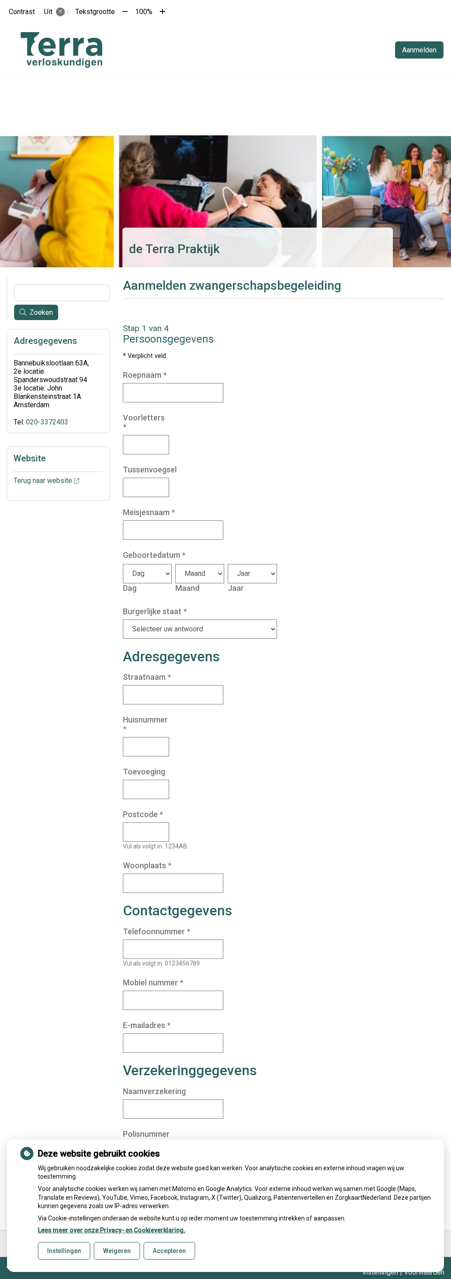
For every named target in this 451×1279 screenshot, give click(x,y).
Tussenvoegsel (150, 469)
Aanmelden (419, 50)
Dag (130, 588)
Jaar (236, 588)
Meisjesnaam (149, 512)
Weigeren (117, 1250)
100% (143, 11)
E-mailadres (146, 1025)
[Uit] (63, 12)
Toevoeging (144, 771)
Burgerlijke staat (155, 611)
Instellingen (64, 1250)
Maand (187, 588)
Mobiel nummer (153, 982)
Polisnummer (146, 1134)
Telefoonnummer (156, 931)
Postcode (143, 814)
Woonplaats (147, 865)
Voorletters (144, 422)
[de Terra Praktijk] (61, 50)
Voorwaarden (424, 1272)
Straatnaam (147, 677)
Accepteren (169, 1250)
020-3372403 (47, 422)
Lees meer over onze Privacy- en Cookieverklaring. (111, 1230)
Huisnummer (145, 724)
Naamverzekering (154, 1091)
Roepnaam (144, 375)
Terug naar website (43, 480)
